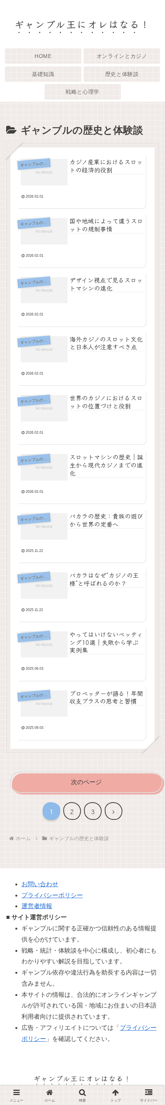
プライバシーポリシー (52, 895)
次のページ (86, 782)
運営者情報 (36, 906)
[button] (147, 999)
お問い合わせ (39, 884)
